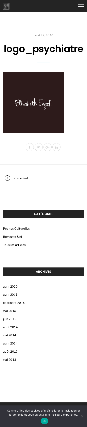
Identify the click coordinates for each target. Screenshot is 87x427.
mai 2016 (9, 311)
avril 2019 (10, 294)
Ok (44, 421)
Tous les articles (14, 245)
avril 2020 (10, 286)
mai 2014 (9, 335)
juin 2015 (9, 319)
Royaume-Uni (12, 236)
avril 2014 (10, 343)
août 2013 (10, 351)
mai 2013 (9, 359)
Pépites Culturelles (16, 228)
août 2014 (10, 327)
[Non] (82, 416)
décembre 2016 (14, 302)
